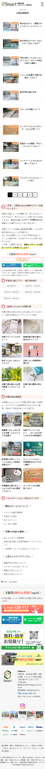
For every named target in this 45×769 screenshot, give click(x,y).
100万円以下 (11, 286)
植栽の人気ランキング (13, 570)
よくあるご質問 (10, 523)
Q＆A (6, 748)
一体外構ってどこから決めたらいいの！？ (21, 548)
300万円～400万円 (11, 298)
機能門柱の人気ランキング (15, 562)
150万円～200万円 (11, 292)
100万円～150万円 (32, 286)
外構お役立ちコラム (22, 745)
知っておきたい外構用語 (14, 537)
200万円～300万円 (32, 292)
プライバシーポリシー (31, 748)
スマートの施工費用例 (13, 512)
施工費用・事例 (7, 745)
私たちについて (10, 520)
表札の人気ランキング (13, 574)
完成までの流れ (10, 516)
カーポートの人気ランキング (16, 566)
